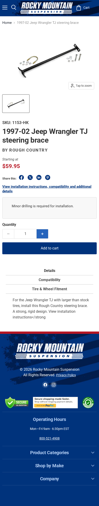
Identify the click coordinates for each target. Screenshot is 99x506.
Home (7, 23)
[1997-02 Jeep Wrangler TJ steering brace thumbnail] (16, 104)
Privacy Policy (66, 375)
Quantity (9, 224)
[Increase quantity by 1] (42, 234)
